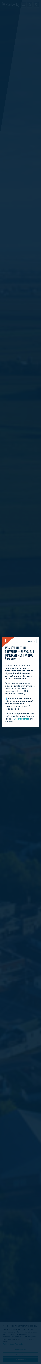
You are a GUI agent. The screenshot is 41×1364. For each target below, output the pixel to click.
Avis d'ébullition (21, 718)
